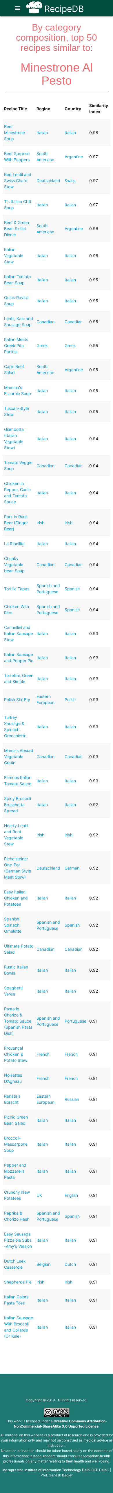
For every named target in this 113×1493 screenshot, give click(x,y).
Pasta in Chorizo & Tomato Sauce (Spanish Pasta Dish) (18, 1021)
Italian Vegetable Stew (13, 255)
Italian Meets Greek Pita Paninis (16, 345)
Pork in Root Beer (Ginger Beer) (16, 522)
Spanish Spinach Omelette (12, 925)
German (72, 867)
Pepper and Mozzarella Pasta (15, 1171)
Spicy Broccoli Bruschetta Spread (17, 804)
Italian (42, 132)
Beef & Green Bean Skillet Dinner (16, 228)
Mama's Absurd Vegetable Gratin (18, 756)
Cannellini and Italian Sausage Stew (18, 633)
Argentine (74, 156)
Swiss (70, 180)
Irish (40, 522)
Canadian (45, 321)
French (43, 1054)
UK (39, 1195)
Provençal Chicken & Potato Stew (15, 1054)
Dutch (70, 1264)
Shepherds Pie (18, 1281)
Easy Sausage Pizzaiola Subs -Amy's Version (18, 1240)
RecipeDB (63, 8)
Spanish (72, 588)
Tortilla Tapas (16, 588)
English (71, 1195)
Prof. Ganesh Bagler (56, 1475)
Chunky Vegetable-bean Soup (14, 564)
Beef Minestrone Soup (14, 132)
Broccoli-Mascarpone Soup (16, 1144)
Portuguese (75, 1021)
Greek (42, 345)
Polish (70, 699)
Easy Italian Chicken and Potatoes (16, 898)
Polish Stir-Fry (17, 699)
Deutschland (48, 180)
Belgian (43, 1264)
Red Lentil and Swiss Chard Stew (17, 180)
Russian (72, 1099)
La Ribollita (14, 543)
